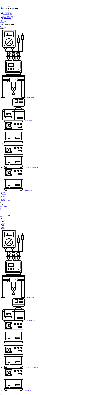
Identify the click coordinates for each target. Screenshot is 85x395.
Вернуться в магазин (3, 206)
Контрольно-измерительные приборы (8, 15)
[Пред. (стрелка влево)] (0, 394)
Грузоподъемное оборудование (6, 12)
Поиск (10, 6)
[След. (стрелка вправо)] (1, 394)
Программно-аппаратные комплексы (7, 17)
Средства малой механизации (6, 18)
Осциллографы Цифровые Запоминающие (8, 16)
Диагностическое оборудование (7, 14)
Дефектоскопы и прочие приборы (7, 13)
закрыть (1, 219)
